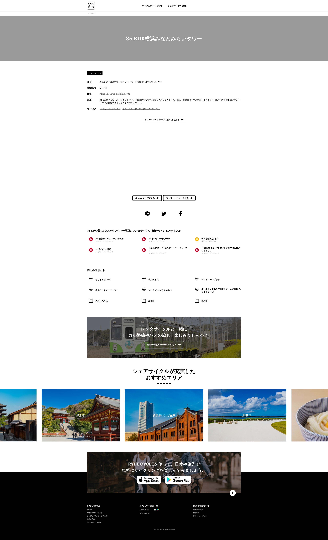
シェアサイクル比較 (177, 5)
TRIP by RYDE (145, 513)
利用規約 (196, 513)
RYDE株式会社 (198, 509)
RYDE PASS (144, 510)
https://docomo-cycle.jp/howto (115, 94)
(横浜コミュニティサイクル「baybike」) (141, 108)
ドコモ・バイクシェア (110, 108)
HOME (89, 509)
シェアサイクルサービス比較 (97, 516)
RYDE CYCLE (91, 14)
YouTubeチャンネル (94, 522)
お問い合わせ (91, 519)
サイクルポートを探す (152, 5)
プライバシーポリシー (200, 516)
